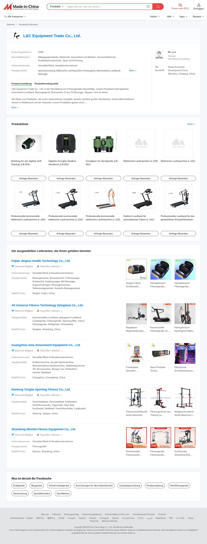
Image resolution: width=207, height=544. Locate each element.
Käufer (153, 16)
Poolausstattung (155, 485)
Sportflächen (63, 493)
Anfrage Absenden (28, 178)
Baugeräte (36, 485)
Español (82, 518)
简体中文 (40, 518)
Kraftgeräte (19, 485)
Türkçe (190, 518)
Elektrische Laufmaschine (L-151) (178, 161)
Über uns (45, 514)
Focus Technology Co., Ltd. (100, 527)
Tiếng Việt (93, 521)
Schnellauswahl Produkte (144, 514)
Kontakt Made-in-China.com (117, 514)
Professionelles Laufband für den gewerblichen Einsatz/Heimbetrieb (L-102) (178, 219)
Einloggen (199, 8)
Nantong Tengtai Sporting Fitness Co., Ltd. (41, 389)
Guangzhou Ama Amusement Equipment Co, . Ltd (45, 345)
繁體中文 (51, 518)
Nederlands (161, 518)
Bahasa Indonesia (110, 521)
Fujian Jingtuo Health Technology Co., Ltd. (41, 260)
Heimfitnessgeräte (179, 485)
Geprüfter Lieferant (51, 266)
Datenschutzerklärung (91, 514)
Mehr (132, 70)
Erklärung (56, 514)
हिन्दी (171, 518)
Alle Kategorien (15, 16)
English (29, 518)
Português (104, 518)
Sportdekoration (42, 493)
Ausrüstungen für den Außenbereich (94, 485)
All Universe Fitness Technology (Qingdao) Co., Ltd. (47, 305)
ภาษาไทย (180, 518)
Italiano (115, 518)
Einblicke (162, 514)
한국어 (141, 518)
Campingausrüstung (129, 485)
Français (71, 518)
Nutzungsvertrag (71, 514)
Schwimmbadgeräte (59, 485)
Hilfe (169, 16)
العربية (149, 518)
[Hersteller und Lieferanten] (20, 6)
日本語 (61, 518)
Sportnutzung (20, 493)
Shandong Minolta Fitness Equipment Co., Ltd (43, 429)
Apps (182, 16)
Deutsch (92, 518)
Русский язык (128, 518)
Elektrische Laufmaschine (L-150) (140, 161)
